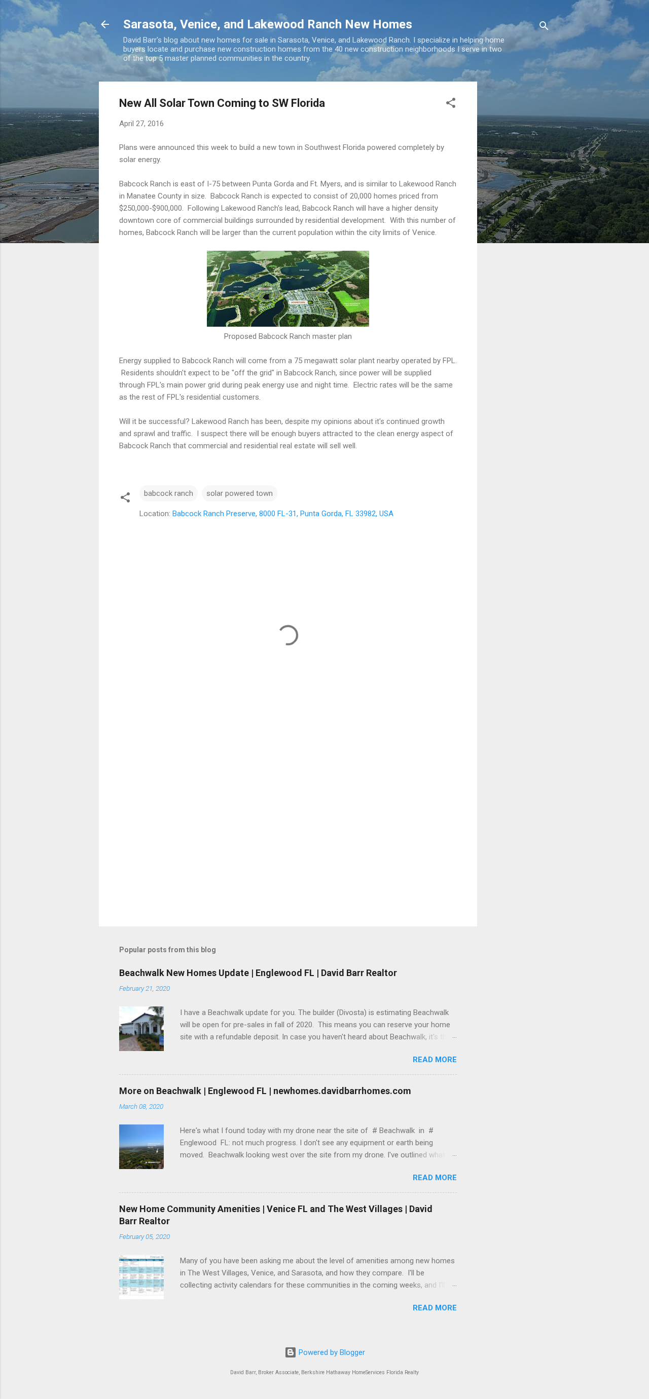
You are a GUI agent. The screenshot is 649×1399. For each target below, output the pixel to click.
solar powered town (239, 493)
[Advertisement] (517, 233)
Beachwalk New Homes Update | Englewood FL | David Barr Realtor (258, 972)
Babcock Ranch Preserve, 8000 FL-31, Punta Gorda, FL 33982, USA (282, 513)
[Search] (544, 27)
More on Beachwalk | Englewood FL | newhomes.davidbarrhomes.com (265, 1090)
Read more (435, 1059)
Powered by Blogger (331, 1352)
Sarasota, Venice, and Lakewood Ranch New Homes (267, 24)
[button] (451, 104)
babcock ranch (168, 493)
